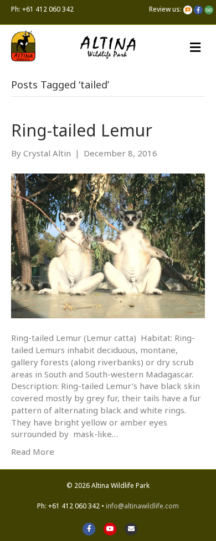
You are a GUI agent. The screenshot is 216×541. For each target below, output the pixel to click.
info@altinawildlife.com (142, 506)
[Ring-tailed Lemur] (108, 244)
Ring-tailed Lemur (81, 130)
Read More (32, 451)
